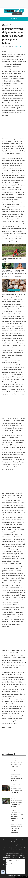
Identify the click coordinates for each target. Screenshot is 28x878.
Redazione (12, 840)
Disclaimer (14, 842)
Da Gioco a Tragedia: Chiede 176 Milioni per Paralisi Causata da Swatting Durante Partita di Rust (17, 788)
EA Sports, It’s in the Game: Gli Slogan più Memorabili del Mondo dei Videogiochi (16, 828)
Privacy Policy (20, 840)
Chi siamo (6, 840)
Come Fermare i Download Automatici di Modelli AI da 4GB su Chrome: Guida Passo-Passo (17, 762)
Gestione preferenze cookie (21, 876)
